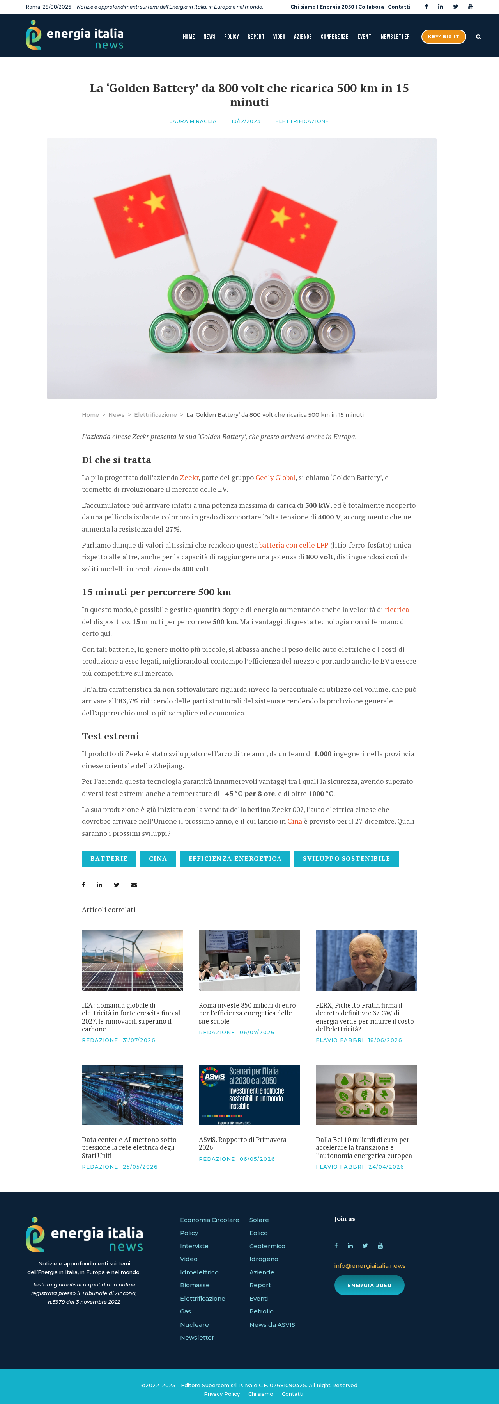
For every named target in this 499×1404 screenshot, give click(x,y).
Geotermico (267, 1246)
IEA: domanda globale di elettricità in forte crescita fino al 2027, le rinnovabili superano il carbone (131, 1017)
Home (189, 37)
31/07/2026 (139, 1040)
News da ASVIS (272, 1324)
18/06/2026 (385, 1040)
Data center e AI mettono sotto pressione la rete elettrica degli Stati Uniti (129, 1147)
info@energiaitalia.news (370, 1265)
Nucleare (194, 1324)
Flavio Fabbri (340, 1040)
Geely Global (275, 477)
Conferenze (335, 37)
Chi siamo (303, 7)
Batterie (109, 858)
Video (279, 37)
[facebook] (426, 7)
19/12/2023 (246, 121)
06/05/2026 (257, 1159)
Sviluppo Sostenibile (346, 858)
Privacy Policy (222, 1394)
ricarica (397, 609)
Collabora (371, 7)
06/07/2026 (257, 1032)
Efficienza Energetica (235, 858)
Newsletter (395, 37)
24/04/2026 (386, 1166)
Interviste (194, 1246)
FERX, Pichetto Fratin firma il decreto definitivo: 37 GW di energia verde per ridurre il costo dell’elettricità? (365, 1017)
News (209, 37)
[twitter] (455, 7)
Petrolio (262, 1311)
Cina (294, 821)
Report (256, 37)
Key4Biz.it (444, 36)
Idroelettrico (199, 1272)
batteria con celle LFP (294, 544)
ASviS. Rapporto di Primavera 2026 (243, 1143)
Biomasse (195, 1285)
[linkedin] (440, 7)
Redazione (100, 1040)
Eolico (259, 1232)
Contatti (399, 7)
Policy (231, 37)
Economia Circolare (209, 1220)
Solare (259, 1220)
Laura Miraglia (193, 121)
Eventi (365, 37)
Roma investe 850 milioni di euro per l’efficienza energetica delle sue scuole (247, 1013)
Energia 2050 (337, 7)
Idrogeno (264, 1259)
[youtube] (470, 7)
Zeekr (189, 477)
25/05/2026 (140, 1166)
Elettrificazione (302, 121)
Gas (185, 1311)
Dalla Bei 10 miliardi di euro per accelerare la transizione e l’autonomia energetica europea (364, 1147)
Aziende (303, 37)
